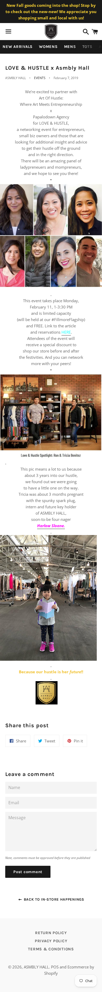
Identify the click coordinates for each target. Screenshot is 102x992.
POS (55, 966)
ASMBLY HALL (36, 966)
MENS (70, 46)
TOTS (87, 46)
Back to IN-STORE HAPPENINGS (53, 899)
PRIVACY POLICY (51, 941)
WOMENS (48, 46)
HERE (66, 332)
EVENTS (40, 78)
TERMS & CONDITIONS (51, 949)
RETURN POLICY (51, 932)
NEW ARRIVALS (18, 46)
